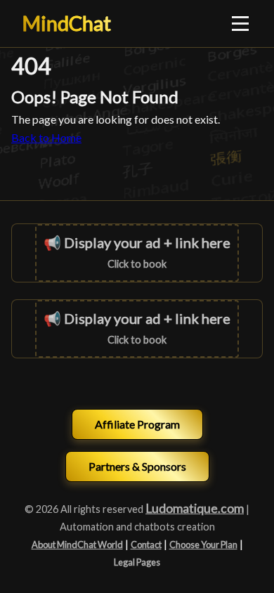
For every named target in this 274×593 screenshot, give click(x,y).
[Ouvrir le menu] (241, 23)
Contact (146, 544)
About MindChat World (77, 544)
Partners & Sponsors (137, 466)
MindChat (66, 23)
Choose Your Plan (203, 544)
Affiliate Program (137, 424)
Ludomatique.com (194, 508)
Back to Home (46, 137)
